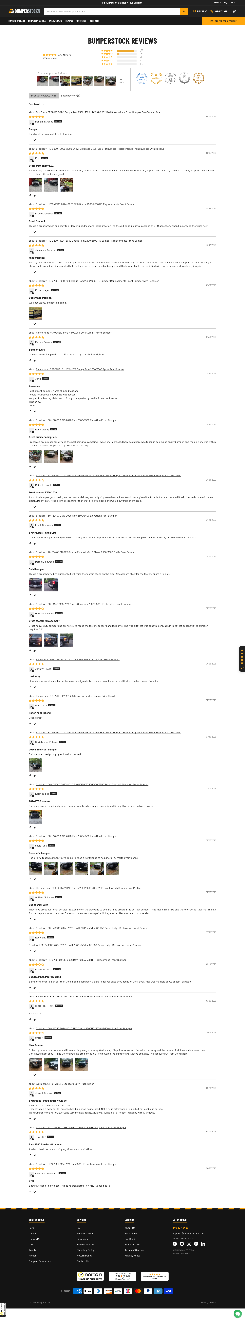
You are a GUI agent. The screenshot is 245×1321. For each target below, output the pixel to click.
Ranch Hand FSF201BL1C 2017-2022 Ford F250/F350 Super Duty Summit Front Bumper (84, 996)
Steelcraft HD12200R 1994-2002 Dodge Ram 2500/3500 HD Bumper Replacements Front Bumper (89, 240)
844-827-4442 (180, 1227)
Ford (31, 1227)
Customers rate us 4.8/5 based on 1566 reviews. (154, 1277)
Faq (225, 2)
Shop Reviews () (70, 95)
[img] (57, 55)
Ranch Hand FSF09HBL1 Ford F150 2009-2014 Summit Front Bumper (74, 332)
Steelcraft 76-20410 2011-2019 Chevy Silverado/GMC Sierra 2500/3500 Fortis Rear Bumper (86, 552)
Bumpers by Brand (17, 20)
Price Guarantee (86, 1244)
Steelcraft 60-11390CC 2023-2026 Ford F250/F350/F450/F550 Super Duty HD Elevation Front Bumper (92, 784)
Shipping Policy (85, 1250)
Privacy (204, 1302)
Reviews (69, 20)
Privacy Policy (132, 1255)
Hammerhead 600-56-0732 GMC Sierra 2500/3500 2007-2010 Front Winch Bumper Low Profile (88, 887)
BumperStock (43, 1302)
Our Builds (94, 20)
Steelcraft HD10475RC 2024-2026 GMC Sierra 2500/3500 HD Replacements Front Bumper (86, 204)
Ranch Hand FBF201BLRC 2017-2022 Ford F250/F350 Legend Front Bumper (78, 659)
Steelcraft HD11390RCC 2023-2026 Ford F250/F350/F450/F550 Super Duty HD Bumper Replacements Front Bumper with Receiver (108, 475)
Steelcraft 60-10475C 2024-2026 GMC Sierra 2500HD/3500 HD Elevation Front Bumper (84, 1028)
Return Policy (84, 1255)
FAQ (79, 1227)
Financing (82, 1238)
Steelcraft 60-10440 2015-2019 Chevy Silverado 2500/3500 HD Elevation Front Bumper (84, 604)
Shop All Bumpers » (40, 1261)
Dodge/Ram (35, 1238)
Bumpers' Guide (85, 1233)
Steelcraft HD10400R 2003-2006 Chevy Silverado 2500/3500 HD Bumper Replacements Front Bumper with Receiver (100, 148)
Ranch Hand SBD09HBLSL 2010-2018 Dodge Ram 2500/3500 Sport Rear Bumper (80, 369)
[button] (3, 1310)
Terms (213, 1302)
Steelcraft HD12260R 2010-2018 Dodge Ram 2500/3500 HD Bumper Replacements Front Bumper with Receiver (97, 280)
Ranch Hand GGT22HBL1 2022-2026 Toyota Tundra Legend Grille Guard (75, 695)
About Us (217, 2)
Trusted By (81, 20)
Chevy (32, 1233)
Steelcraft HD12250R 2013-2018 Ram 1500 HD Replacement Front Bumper (76, 1164)
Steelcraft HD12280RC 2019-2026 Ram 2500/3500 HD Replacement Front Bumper (81, 959)
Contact (233, 2)
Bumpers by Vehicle (37, 20)
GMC (31, 1244)
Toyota (32, 1250)
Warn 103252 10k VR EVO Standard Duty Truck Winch (65, 1083)
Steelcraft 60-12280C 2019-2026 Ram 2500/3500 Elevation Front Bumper (76, 420)
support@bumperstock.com (188, 1233)
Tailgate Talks (55, 20)
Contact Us (83, 1261)
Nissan (33, 1255)
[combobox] (112, 11)
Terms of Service (134, 1250)
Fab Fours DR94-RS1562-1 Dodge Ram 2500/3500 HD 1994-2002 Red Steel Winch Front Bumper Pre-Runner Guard (99, 112)
